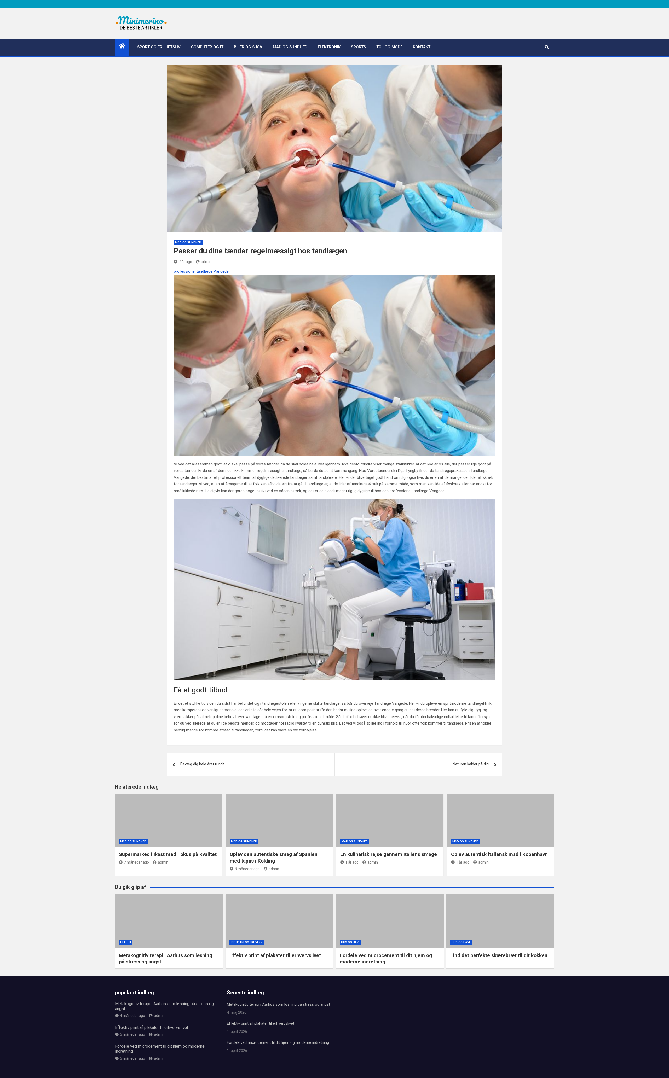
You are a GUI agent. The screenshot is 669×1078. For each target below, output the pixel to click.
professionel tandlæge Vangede (201, 271)
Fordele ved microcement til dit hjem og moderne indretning (278, 1042)
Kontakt (421, 47)
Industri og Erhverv (246, 942)
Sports (358, 47)
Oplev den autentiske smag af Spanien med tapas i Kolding (274, 857)
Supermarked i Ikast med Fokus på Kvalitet (168, 854)
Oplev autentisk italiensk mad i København (499, 854)
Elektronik (329, 47)
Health (125, 942)
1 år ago (352, 862)
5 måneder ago (132, 1034)
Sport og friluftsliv (159, 47)
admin (206, 262)
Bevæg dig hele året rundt (202, 764)
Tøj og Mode (389, 47)
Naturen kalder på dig (471, 764)
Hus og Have (350, 942)
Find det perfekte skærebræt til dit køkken (498, 955)
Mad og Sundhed (290, 47)
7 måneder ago (136, 862)
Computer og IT (207, 47)
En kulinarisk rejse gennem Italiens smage (388, 854)
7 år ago (185, 262)
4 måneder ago (132, 1015)
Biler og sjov (248, 47)
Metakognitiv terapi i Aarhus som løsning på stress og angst (278, 1004)
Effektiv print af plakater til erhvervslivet (275, 955)
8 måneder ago (247, 869)
